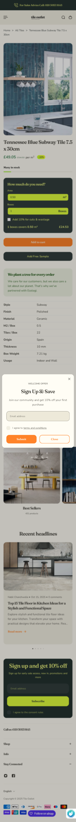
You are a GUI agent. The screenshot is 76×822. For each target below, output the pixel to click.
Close (54, 439)
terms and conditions (35, 428)
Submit (21, 439)
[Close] (69, 379)
